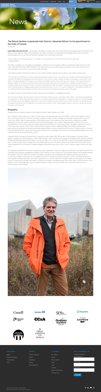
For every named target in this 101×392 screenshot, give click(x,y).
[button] (72, 5)
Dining (31, 362)
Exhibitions (32, 360)
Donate (53, 367)
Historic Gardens (34, 354)
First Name (77, 362)
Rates (8, 354)
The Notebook (33, 365)
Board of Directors (56, 370)
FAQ (8, 362)
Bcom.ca (28, 389)
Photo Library (55, 360)
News (53, 357)
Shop (53, 362)
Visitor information (12, 357)
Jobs (52, 365)
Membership (10, 360)
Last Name (77, 367)
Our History (54, 354)
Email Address (78, 356)
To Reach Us (55, 373)
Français (98, 2)
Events (31, 357)
